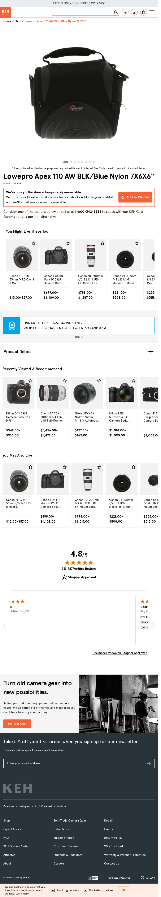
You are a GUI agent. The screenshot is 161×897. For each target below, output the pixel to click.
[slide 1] (77, 337)
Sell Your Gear (17, 724)
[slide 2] (82, 337)
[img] (79, 562)
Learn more (22, 893)
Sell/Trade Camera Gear (70, 820)
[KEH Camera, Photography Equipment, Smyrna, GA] (93, 878)
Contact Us (111, 863)
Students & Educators (68, 855)
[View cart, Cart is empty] (143, 12)
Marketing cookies (101, 890)
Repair (108, 820)
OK (124, 890)
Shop (18, 21)
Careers (59, 863)
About (7, 863)
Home (7, 21)
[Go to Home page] (5, 12)
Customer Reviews (66, 846)
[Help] (125, 12)
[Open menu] (152, 12)
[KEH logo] (17, 788)
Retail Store (61, 829)
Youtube (61, 806)
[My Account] (134, 12)
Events (108, 829)
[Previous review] (4, 625)
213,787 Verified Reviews (79, 568)
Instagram (24, 806)
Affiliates (9, 855)
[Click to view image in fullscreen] (79, 95)
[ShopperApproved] (119, 877)
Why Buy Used (113, 846)
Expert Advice (12, 829)
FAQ (6, 838)
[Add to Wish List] (34, 243)
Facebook (8, 806)
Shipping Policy (64, 838)
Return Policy (113, 838)
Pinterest (46, 806)
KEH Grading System (16, 846)
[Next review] (153, 625)
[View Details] (22, 264)
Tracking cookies (68, 890)
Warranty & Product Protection (125, 855)
